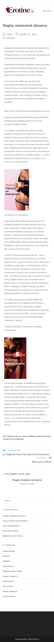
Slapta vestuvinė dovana (13, 536)
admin (9, 34)
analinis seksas (9, 551)
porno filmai (8, 586)
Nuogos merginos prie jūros (27, 479)
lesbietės (6, 561)
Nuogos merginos (10, 576)
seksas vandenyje (10, 591)
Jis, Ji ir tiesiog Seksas (11, 525)
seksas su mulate (14, 436)
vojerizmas (19, 439)
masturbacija (8, 566)
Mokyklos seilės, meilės (12, 571)
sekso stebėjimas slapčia (32, 436)
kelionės (10, 38)
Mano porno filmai (10, 531)
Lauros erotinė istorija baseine (15, 521)
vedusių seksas (9, 596)
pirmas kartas (8, 581)
